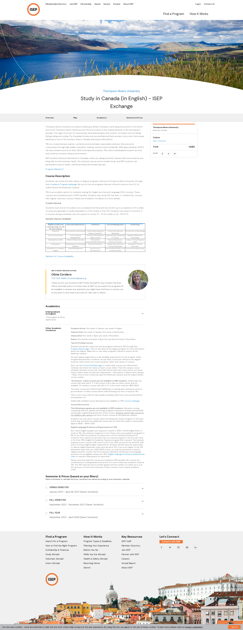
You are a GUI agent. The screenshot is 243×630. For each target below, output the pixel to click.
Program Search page (80, 349)
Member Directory (131, 545)
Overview (50, 118)
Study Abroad (52, 554)
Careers (125, 558)
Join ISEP (73, 4)
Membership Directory (56, 4)
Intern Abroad (53, 563)
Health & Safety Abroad (95, 558)
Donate (116, 4)
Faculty (107, 4)
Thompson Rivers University (121, 91)
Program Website (54, 169)
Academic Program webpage (63, 184)
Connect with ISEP (171, 541)
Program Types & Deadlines (98, 541)
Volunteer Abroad (54, 558)
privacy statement (194, 627)
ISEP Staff (126, 541)
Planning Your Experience (96, 545)
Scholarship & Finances (57, 550)
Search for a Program (56, 541)
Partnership (86, 4)
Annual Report (129, 563)
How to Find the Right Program (61, 545)
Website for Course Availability (60, 256)
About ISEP (128, 4)
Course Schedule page (92, 365)
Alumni (97, 4)
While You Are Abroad (94, 554)
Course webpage (132, 401)
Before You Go (91, 550)
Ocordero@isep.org (77, 278)
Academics (102, 118)
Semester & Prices (134, 118)
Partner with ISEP (130, 554)
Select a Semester (159, 141)
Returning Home (92, 563)
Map (75, 118)
